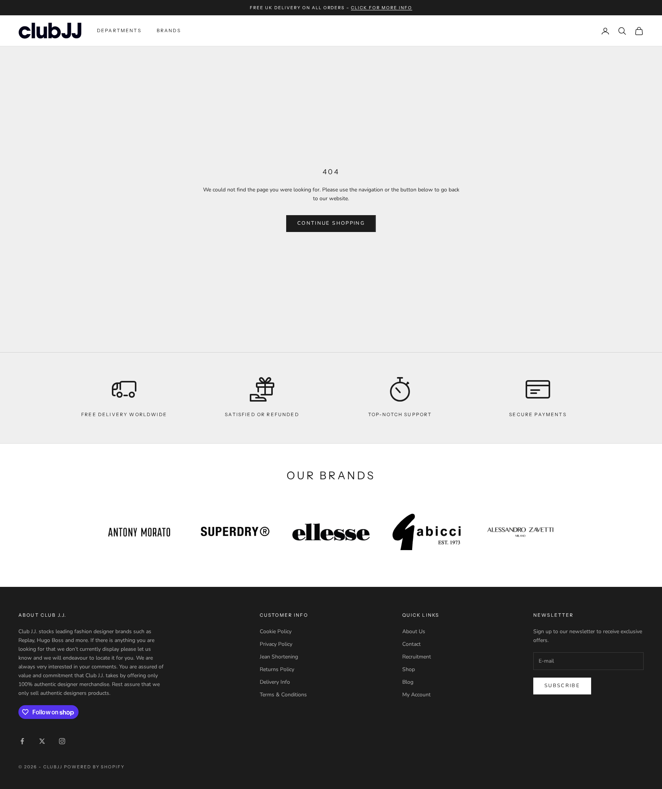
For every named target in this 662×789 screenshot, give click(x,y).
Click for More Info (381, 7)
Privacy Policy (276, 644)
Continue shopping (331, 223)
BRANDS (169, 30)
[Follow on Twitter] (42, 741)
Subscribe (562, 685)
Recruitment (416, 656)
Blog (407, 682)
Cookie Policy (276, 631)
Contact (411, 644)
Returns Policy (277, 669)
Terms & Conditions (283, 694)
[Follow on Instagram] (62, 741)
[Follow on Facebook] (22, 741)
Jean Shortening (279, 656)
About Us (413, 631)
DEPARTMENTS (119, 30)
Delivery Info (275, 682)
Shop (408, 669)
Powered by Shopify (94, 766)
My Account (416, 694)
